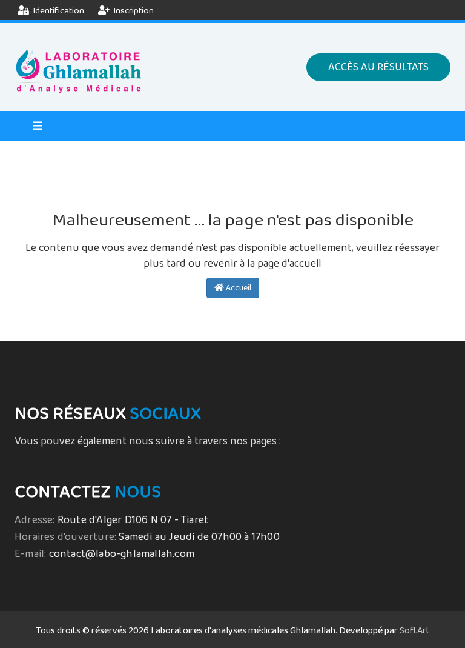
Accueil (237, 288)
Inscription (132, 11)
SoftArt (415, 630)
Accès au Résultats (378, 67)
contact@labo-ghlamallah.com (121, 554)
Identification (57, 11)
